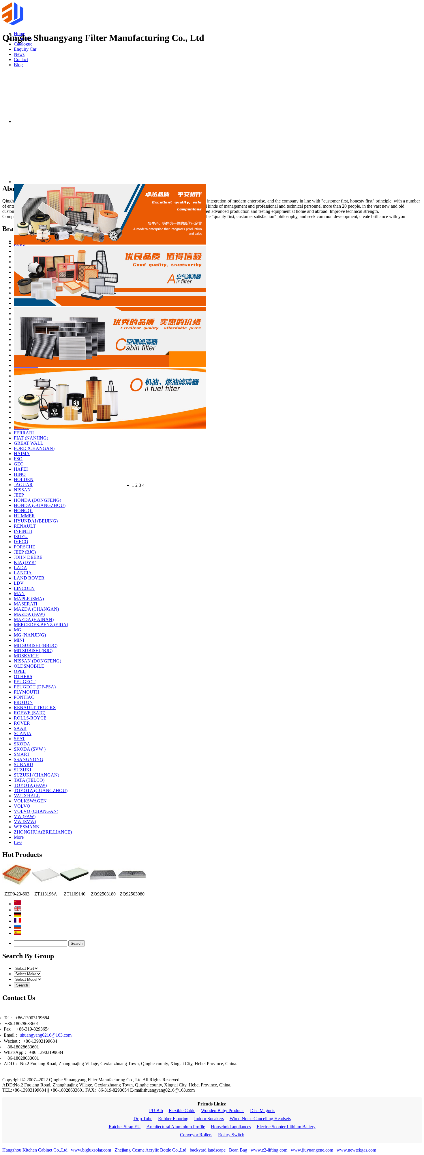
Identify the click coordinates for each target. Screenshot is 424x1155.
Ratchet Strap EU (125, 1126)
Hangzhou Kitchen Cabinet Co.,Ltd (34, 1150)
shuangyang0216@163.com (46, 1035)
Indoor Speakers (209, 1118)
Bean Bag (238, 1150)
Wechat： (13, 1041)
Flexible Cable (182, 1110)
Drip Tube (143, 1118)
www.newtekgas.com (356, 1150)
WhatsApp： (16, 1052)
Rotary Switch (231, 1134)
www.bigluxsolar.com (91, 1150)
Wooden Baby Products (222, 1110)
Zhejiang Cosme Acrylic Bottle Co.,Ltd (150, 1150)
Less (18, 842)
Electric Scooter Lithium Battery (286, 1126)
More (19, 837)
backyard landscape (208, 1150)
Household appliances (231, 1126)
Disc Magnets (262, 1110)
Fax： (9, 1029)
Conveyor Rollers (196, 1134)
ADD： (11, 1063)
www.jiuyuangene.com (312, 1150)
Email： (11, 1035)
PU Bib (156, 1110)
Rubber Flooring (173, 1118)
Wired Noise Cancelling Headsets (260, 1118)
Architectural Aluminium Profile (176, 1126)
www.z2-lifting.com (269, 1150)
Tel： (9, 1017)
